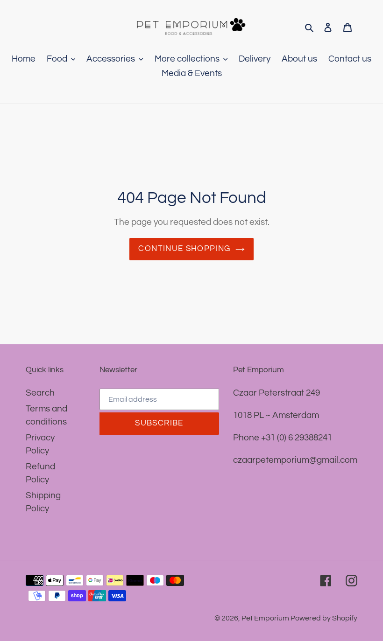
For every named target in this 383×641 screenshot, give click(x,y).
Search (40, 392)
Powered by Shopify (324, 618)
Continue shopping (184, 248)
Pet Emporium (266, 618)
